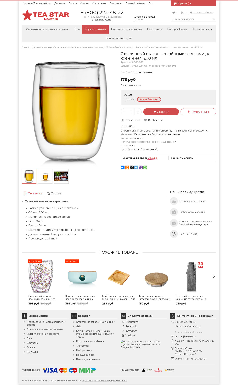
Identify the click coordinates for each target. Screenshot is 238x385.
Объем (128, 94)
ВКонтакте (131, 321)
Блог (151, 3)
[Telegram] (136, 167)
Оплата (72, 3)
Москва (152, 158)
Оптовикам (115, 3)
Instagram (131, 330)
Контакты (32, 351)
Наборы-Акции (177, 29)
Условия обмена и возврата (43, 333)
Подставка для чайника (126, 29)
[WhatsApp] (145, 167)
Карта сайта (87, 380)
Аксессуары (154, 29)
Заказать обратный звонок (188, 332)
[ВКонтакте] (123, 167)
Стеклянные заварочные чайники (48, 29)
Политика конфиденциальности (110, 380)
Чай (77, 29)
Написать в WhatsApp (187, 326)
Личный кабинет (135, 3)
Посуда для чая (202, 29)
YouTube (130, 335)
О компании (99, 3)
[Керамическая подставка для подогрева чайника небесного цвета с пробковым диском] (82, 276)
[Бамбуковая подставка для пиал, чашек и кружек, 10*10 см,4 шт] (119, 276)
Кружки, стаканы (95, 29)
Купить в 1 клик (201, 111)
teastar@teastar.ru (185, 336)
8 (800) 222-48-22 (102, 12)
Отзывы (84, 3)
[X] (132, 167)
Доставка (59, 3)
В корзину (162, 111)
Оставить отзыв (143, 72)
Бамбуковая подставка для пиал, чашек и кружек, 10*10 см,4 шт (118, 299)
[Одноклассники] (127, 167)
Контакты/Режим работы (36, 3)
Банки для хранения (119, 38)
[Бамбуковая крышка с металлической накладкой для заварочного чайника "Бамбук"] (156, 276)
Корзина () (184, 3)
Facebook (131, 326)
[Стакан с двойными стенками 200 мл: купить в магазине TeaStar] (45, 176)
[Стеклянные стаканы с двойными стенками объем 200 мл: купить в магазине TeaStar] (61, 176)
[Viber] (141, 167)
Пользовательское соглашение (45, 329)
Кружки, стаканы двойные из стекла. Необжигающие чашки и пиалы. (95, 333)
